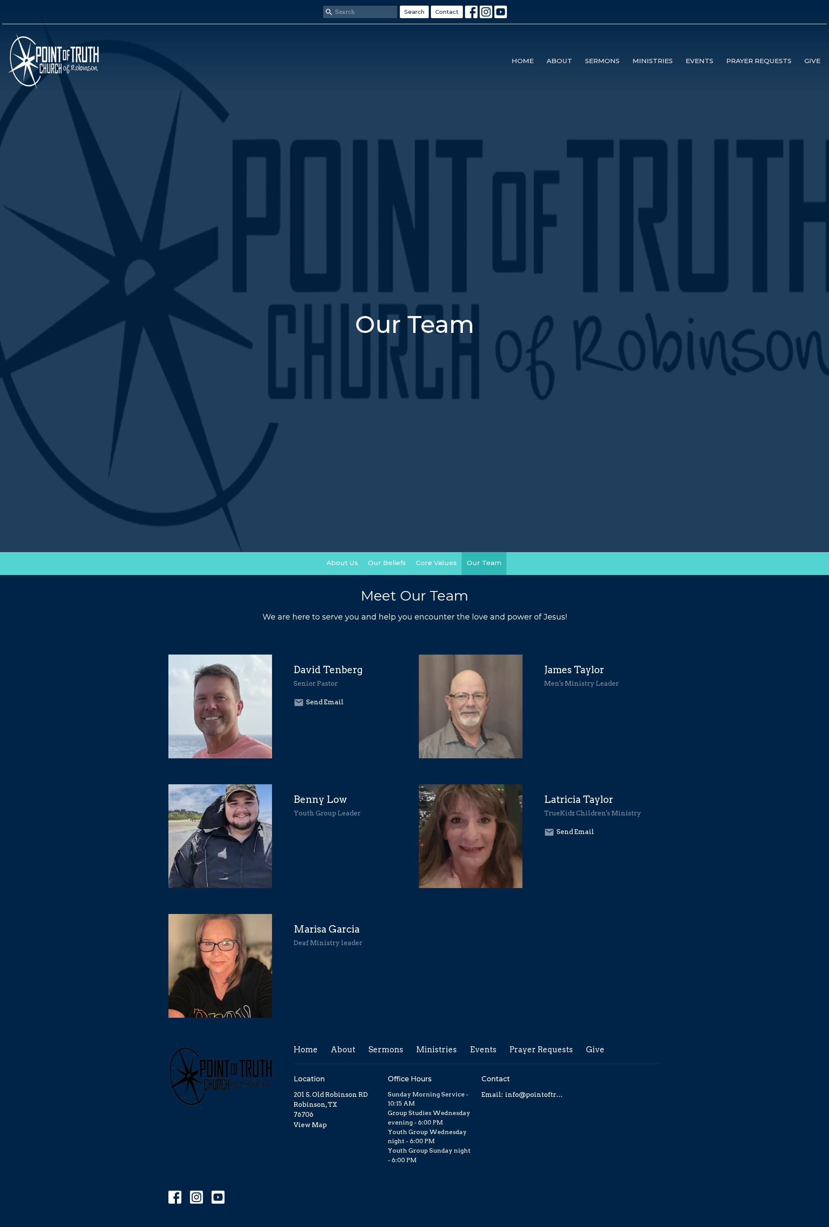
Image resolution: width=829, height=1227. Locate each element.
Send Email (325, 702)
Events (699, 61)
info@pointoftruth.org (536, 1095)
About (559, 61)
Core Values (436, 563)
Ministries (653, 61)
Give (812, 61)
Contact (447, 11)
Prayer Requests (758, 61)
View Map (310, 1125)
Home (523, 61)
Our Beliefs (387, 563)
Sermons (602, 61)
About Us (342, 563)
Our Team (484, 563)
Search (414, 11)
